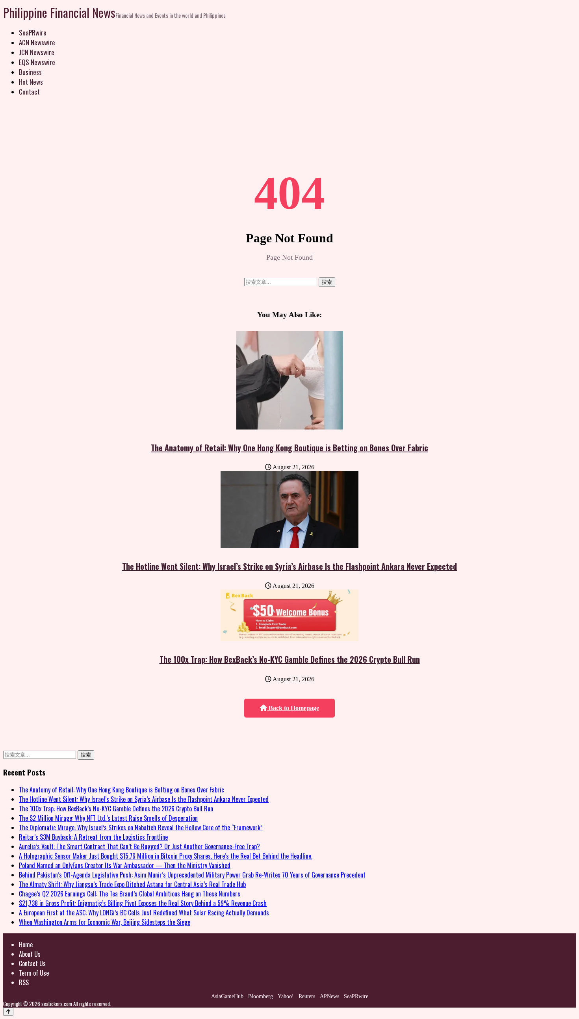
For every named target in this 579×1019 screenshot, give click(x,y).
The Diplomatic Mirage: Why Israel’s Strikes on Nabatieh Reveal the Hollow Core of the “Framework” (141, 827)
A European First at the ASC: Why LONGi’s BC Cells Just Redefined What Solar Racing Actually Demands (144, 912)
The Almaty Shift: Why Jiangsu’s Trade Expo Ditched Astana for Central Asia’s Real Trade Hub (132, 884)
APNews (329, 996)
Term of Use (34, 973)
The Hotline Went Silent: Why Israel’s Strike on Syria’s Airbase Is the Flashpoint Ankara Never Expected (289, 566)
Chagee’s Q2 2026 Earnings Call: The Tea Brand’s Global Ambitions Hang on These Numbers (129, 893)
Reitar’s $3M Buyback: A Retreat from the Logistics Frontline (93, 837)
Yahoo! (286, 996)
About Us (30, 954)
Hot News (31, 82)
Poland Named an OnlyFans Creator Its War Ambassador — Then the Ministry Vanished (124, 865)
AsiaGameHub (227, 996)
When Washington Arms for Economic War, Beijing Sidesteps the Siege (104, 922)
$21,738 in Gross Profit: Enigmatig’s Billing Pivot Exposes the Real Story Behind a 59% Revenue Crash (143, 903)
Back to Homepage (293, 708)
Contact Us (32, 963)
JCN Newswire (36, 52)
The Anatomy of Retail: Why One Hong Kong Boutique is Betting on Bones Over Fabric (289, 448)
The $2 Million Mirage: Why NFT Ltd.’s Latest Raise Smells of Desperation (108, 818)
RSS (24, 982)
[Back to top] (8, 1012)
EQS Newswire (37, 62)
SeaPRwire (32, 32)
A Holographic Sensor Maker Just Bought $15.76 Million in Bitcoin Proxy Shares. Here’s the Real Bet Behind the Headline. (165, 856)
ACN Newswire (37, 42)
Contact (29, 92)
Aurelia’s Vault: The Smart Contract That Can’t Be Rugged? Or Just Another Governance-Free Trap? (139, 846)
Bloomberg (260, 996)
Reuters (307, 996)
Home (26, 944)
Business (30, 72)
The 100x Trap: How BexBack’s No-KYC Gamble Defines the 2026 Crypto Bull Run (290, 659)
